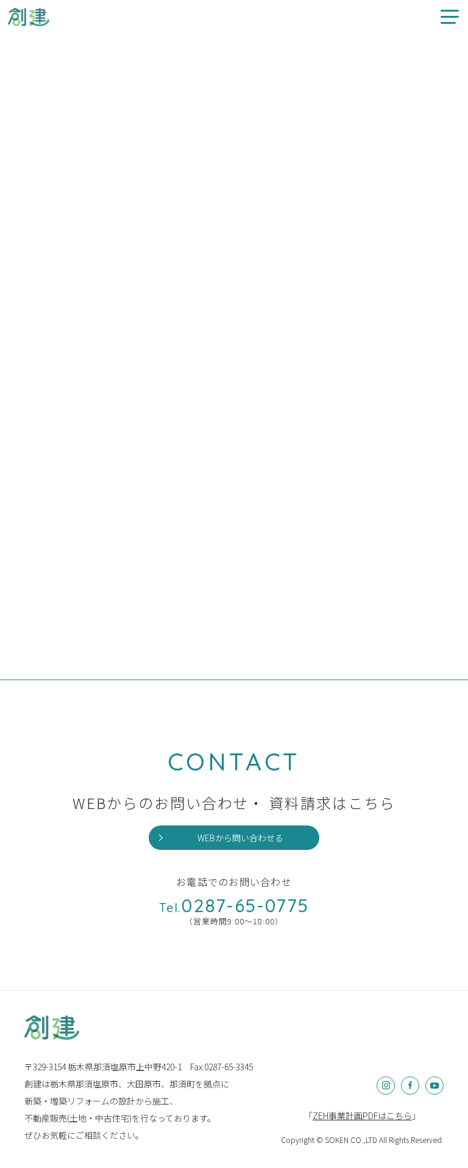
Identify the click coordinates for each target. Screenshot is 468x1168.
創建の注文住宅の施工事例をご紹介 (29, 17)
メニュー (449, 17)
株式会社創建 (51, 1027)
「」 (362, 1115)
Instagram (386, 1085)
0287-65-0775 (234, 905)
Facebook (410, 1085)
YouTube (434, 1085)
